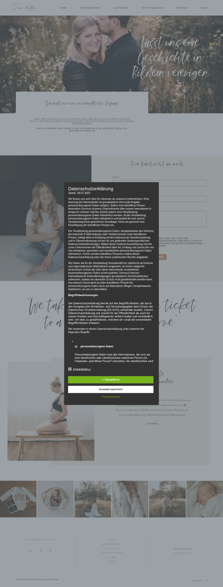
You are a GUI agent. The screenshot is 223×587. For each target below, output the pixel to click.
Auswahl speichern (111, 389)
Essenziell (82, 369)
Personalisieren (111, 396)
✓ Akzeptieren (110, 379)
